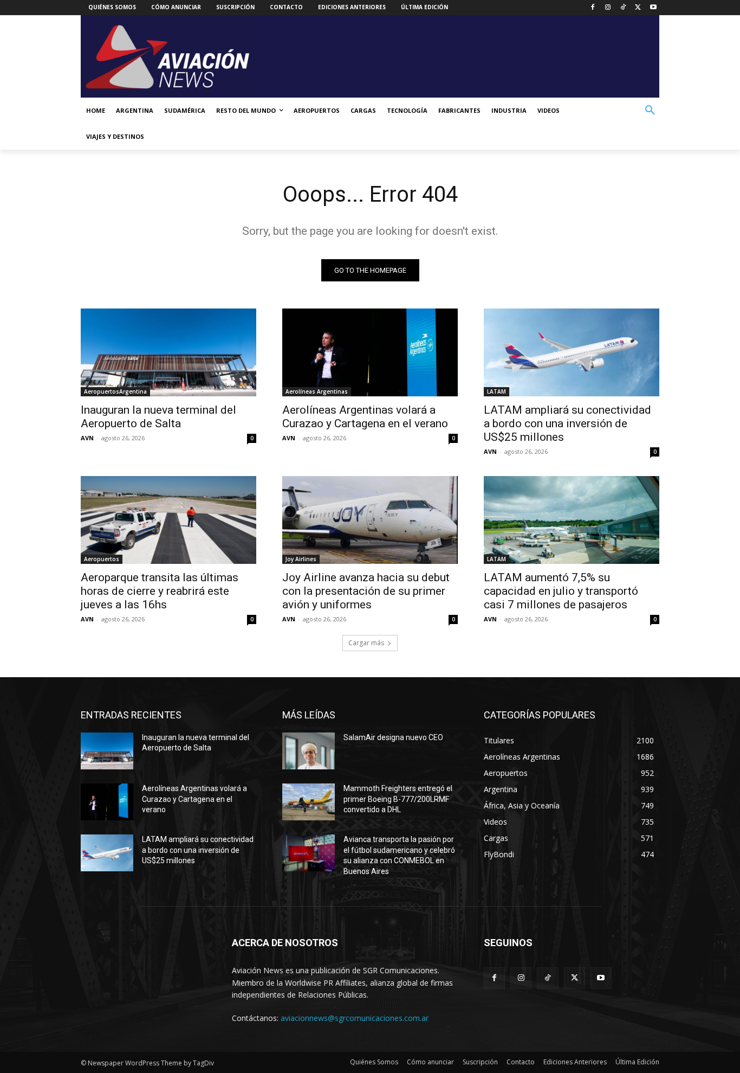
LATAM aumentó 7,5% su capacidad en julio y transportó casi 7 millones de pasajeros (561, 591)
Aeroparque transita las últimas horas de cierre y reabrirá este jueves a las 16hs (159, 591)
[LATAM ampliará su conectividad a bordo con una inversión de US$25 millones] (571, 352)
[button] (650, 111)
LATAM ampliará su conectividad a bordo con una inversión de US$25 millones (567, 423)
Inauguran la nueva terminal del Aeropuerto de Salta (158, 416)
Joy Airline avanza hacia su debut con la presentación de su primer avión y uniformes (366, 591)
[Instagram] (608, 8)
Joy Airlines (300, 559)
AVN (87, 438)
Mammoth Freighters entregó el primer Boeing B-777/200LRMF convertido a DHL (397, 799)
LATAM (496, 391)
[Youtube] (653, 8)
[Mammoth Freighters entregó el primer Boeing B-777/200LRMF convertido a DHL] (308, 801)
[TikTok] (623, 8)
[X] (638, 8)
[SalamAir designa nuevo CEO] (308, 751)
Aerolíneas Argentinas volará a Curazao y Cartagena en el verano (365, 416)
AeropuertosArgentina (115, 391)
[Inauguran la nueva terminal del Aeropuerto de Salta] (168, 352)
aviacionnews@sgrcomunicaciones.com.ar (355, 1018)
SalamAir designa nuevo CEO (393, 737)
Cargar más (366, 642)
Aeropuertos (101, 559)
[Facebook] (593, 8)
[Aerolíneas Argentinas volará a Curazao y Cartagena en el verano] (370, 352)
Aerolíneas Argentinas (316, 391)
